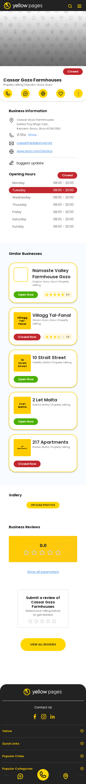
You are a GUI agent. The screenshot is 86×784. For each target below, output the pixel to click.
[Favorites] (60, 93)
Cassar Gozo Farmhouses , (38, 124)
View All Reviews (43, 644)
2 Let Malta (44, 400)
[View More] (78, 93)
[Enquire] (25, 93)
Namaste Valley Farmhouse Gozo (51, 273)
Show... (33, 135)
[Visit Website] (43, 93)
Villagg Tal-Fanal (51, 315)
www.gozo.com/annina (34, 151)
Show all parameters (43, 572)
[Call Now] (7, 93)
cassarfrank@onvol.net (34, 143)
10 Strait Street (49, 357)
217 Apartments (50, 442)
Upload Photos (43, 505)
